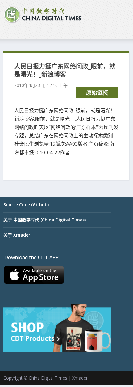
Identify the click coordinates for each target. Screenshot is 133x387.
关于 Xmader (16, 235)
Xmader (80, 378)
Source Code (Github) (26, 205)
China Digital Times (48, 378)
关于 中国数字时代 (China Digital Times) (44, 220)
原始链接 (97, 92)
